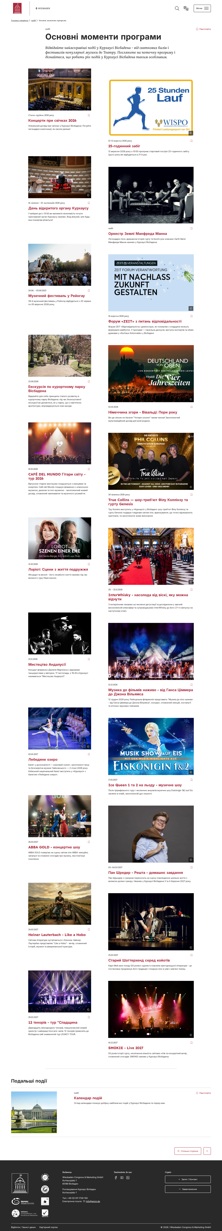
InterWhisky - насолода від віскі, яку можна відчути (148, 597)
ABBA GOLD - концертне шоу (54, 847)
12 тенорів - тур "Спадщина (52, 1022)
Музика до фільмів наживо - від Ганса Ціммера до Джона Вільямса (150, 692)
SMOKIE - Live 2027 (125, 1048)
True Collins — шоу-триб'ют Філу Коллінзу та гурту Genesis (148, 502)
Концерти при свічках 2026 (52, 120)
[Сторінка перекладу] (186, 8)
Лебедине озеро (42, 759)
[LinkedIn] (128, 1178)
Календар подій (88, 1098)
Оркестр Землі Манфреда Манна (137, 233)
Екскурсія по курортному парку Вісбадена (56, 388)
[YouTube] (122, 1178)
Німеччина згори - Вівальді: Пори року (142, 412)
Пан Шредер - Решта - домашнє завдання (145, 872)
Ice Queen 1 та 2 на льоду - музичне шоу (145, 785)
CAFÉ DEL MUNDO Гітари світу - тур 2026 (57, 476)
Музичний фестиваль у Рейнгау (56, 296)
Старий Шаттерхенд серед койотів (139, 960)
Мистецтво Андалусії (47, 664)
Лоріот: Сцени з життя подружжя (58, 569)
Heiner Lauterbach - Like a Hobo (57, 935)
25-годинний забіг (124, 146)
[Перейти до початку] (207, 1151)
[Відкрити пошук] (177, 8)
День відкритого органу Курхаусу (58, 208)
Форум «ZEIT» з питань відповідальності (145, 321)
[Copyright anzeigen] (88, 107)
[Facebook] (116, 1178)
